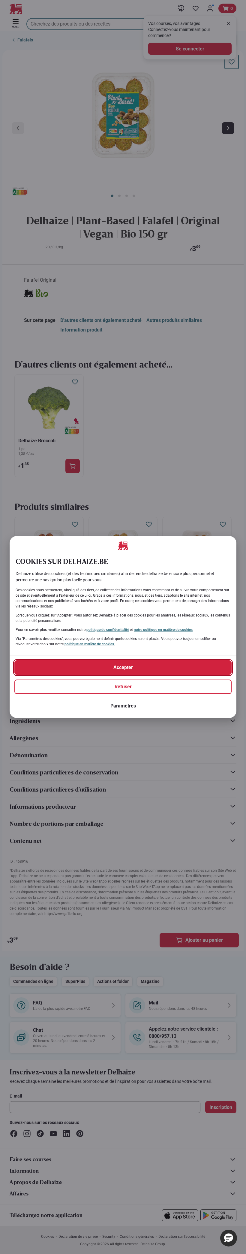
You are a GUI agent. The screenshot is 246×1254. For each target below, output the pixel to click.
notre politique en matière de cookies (163, 630)
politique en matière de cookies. (89, 644)
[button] (228, 1238)
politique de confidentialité (107, 630)
